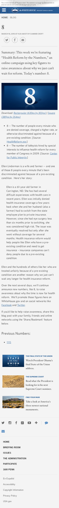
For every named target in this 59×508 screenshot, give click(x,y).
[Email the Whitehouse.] (3, 431)
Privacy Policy (10, 495)
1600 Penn (8, 469)
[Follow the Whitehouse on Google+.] (22, 423)
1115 (9, 342)
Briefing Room (11, 447)
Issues (7, 453)
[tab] (4, 10)
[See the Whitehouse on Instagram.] (10, 423)
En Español (8, 478)
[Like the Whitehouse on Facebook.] (16, 423)
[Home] (32, 12)
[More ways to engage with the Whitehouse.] (36, 423)
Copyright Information (13, 490)
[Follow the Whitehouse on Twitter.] (3, 423)
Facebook (6, 305)
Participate (10, 464)
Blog (13, 17)
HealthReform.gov (17, 141)
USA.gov (7, 501)
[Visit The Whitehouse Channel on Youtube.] (29, 423)
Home (4, 17)
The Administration (14, 458)
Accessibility (9, 484)
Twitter (21, 305)
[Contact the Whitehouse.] (44, 423)
